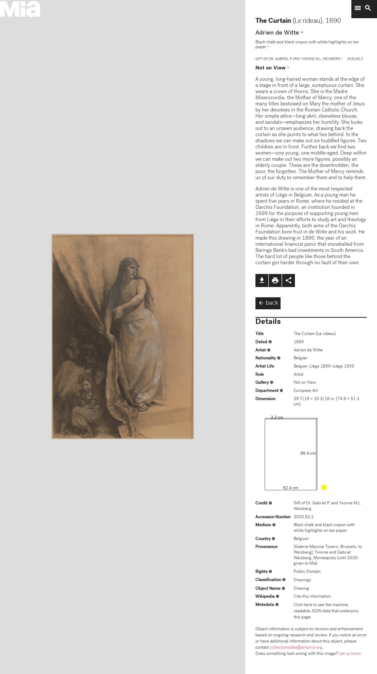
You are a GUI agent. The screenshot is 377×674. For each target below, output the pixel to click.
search (368, 8)
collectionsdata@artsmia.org (296, 648)
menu (358, 8)
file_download (262, 280)
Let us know (350, 654)
